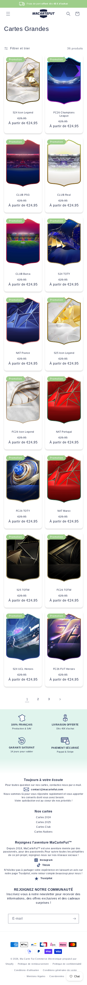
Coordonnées (56, 976)
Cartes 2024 (43, 817)
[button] (8, 13)
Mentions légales (36, 976)
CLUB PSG (23, 194)
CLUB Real (64, 194)
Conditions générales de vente (60, 970)
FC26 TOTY (23, 510)
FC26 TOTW (64, 590)
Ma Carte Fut (27, 959)
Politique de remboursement (33, 964)
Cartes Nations (43, 831)
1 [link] (27, 699)
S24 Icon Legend (23, 112)
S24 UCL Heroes (23, 669)
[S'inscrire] (74, 918)
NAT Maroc (64, 510)
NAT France (23, 353)
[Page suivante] (59, 699)
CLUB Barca (23, 274)
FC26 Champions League (63, 114)
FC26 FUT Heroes (64, 669)
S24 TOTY (64, 274)
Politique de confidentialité (67, 964)
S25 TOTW (23, 590)
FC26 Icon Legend (23, 432)
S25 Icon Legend (64, 353)
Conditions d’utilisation (26, 970)
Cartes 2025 (43, 822)
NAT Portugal (64, 432)
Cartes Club (43, 826)
